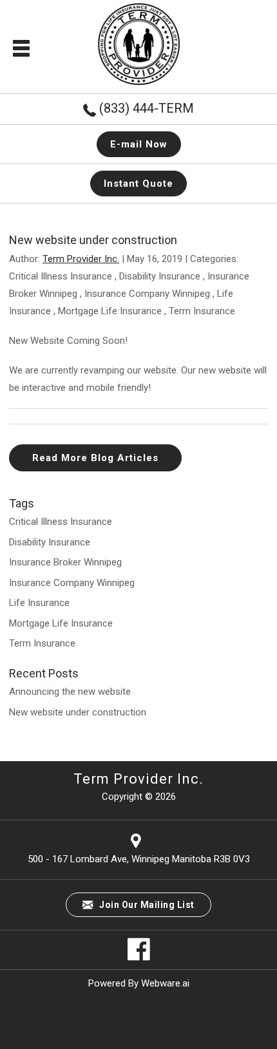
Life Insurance (39, 603)
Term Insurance (202, 311)
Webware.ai (165, 983)
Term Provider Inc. (138, 779)
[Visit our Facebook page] (138, 957)
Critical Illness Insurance (60, 276)
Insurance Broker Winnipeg (65, 562)
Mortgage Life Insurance (110, 311)
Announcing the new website (70, 691)
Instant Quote (138, 183)
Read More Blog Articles (95, 458)
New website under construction (77, 712)
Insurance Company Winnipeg (147, 293)
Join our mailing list (146, 905)
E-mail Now (138, 144)
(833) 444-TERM (146, 108)
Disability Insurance (159, 276)
